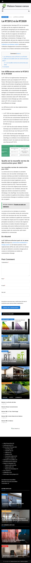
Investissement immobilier (8, 479)
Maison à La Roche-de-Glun (9, 402)
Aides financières (7, 443)
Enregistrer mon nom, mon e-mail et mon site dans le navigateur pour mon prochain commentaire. (14, 302)
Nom (3, 278)
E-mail (3, 285)
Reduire (18, 53)
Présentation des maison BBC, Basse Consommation (13, 376)
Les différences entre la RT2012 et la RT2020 (14, 56)
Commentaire (5, 262)
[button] (3, 1)
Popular (5, 397)
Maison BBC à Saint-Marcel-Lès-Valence (12, 416)
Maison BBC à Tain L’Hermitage (10, 411)
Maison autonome (10, 465)
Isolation (4, 336)
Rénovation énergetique (9, 474)
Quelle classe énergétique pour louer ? (14, 329)
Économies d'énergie (8, 447)
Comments (18, 397)
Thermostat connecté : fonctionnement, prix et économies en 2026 (14, 556)
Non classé (6, 470)
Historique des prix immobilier (9, 481)
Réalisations (6, 472)
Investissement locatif (8, 319)
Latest (11, 397)
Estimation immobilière (9, 459)
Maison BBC (5, 17)
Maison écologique (8, 463)
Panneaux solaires (6, 383)
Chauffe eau (8, 450)
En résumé (5, 66)
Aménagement (7, 445)
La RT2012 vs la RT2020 (9, 361)
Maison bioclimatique (10, 469)
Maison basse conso (15, 561)
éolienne (7, 452)
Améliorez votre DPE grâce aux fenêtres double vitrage (14, 344)
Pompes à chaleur (9, 458)
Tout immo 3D (5, 483)
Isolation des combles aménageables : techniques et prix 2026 (13, 540)
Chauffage (8, 449)
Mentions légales (24, 561)
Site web (3, 292)
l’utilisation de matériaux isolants (10, 44)
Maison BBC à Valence (7, 420)
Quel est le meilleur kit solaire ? (12, 392)
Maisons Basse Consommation (10, 407)
